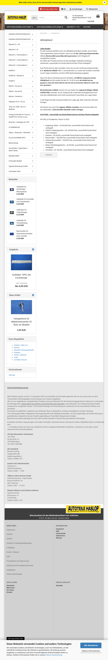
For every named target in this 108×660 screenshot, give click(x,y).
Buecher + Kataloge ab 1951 (19, 122)
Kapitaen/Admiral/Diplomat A (20, 27)
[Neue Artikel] (33, 295)
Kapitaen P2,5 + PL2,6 (17, 102)
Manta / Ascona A (15, 86)
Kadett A (12, 70)
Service (16, 347)
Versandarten (61, 533)
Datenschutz (60, 536)
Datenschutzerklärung (54, 655)
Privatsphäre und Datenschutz (18, 561)
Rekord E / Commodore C (18, 65)
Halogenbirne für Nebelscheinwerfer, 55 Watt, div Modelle (21, 321)
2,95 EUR (21, 330)
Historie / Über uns (21, 345)
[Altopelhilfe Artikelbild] (21, 307)
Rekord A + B (13, 50)
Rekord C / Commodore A (18, 55)
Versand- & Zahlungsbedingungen (19, 543)
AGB (8, 557)
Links (16, 357)
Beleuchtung (13, 143)
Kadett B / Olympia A (16, 76)
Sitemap (12, 375)
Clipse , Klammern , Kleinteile (19, 133)
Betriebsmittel (14, 156)
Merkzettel (92, 9)
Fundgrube (10, 548)
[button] (63, 9)
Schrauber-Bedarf (15, 161)
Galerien (17, 352)
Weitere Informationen (91, 651)
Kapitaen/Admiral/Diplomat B (50, 27)
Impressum (11, 530)
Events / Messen (20, 355)
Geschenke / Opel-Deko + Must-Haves (18, 149)
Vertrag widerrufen (50, 9)
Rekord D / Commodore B (18, 60)
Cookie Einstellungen (14, 574)
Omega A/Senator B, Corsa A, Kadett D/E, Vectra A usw (19, 116)
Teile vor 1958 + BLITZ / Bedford (17, 108)
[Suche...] (65, 17)
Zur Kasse (10, 590)
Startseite (59, 585)
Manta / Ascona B (15, 91)
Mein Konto (11, 588)
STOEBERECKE (14, 127)
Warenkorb (10, 585)
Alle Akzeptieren (91, 645)
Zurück (48, 155)
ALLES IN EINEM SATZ (17, 138)
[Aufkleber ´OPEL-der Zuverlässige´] (21, 262)
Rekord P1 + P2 (73, 27)
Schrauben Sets (15, 171)
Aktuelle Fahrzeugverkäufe (24, 350)
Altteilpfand (11, 570)
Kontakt (9, 534)
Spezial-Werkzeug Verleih (18, 166)
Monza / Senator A (15, 96)
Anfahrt (9, 539)
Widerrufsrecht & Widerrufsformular (20, 565)
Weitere (86, 27)
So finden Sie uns (20, 360)
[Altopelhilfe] (17, 17)
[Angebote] (33, 249)
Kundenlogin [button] (76, 9)
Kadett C (12, 81)
